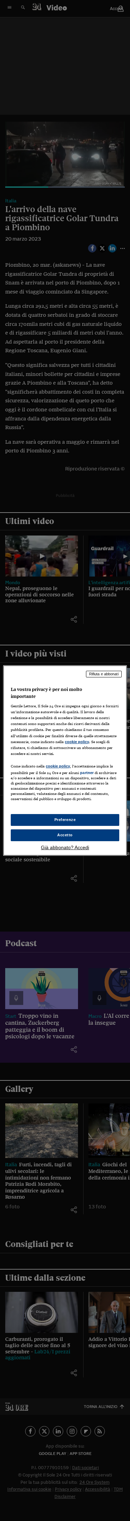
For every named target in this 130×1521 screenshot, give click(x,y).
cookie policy (77, 742)
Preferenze (65, 820)
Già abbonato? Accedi (65, 847)
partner (87, 773)
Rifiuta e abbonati (104, 674)
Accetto (65, 835)
